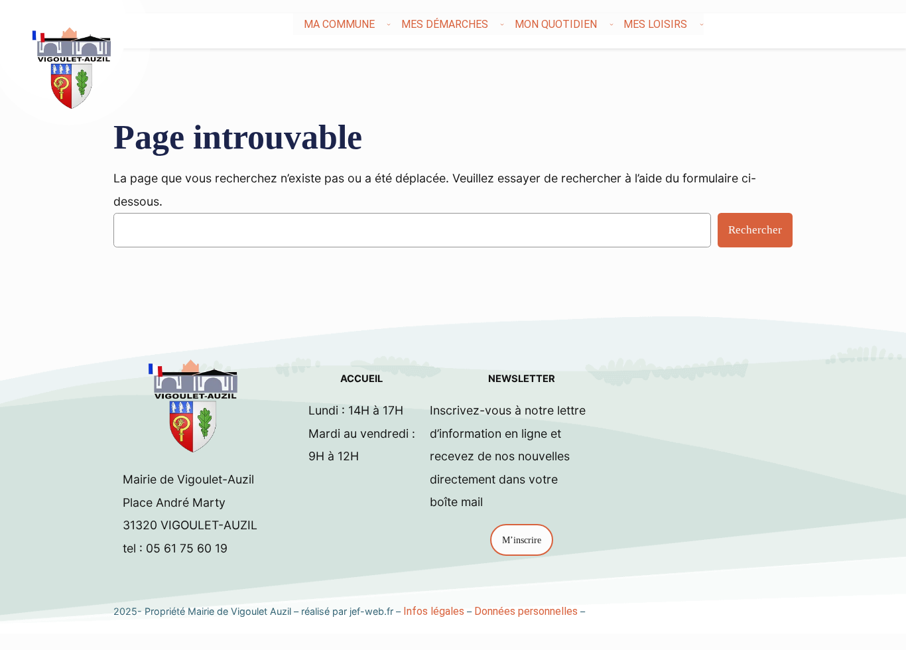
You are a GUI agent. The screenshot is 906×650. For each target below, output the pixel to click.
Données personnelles (526, 611)
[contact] (861, 24)
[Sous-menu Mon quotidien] (612, 25)
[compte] (869, 24)
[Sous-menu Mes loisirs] (702, 25)
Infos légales (433, 611)
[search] (853, 24)
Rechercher (755, 230)
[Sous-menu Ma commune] (389, 25)
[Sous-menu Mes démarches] (502, 25)
